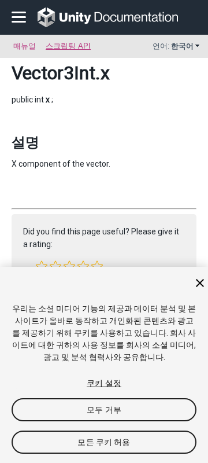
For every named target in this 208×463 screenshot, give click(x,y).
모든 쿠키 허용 (103, 442)
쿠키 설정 (104, 383)
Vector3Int (53, 73)
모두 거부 (104, 409)
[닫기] (200, 283)
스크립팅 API (68, 46)
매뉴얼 (24, 46)
